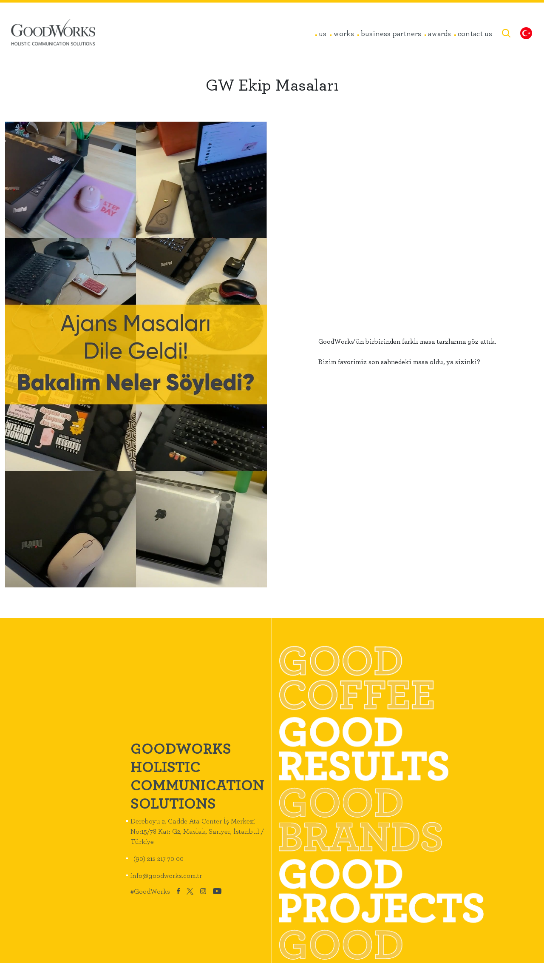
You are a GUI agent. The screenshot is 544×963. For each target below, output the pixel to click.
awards (439, 33)
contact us (475, 33)
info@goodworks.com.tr (166, 875)
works (343, 33)
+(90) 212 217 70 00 (157, 858)
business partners (391, 33)
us (322, 33)
